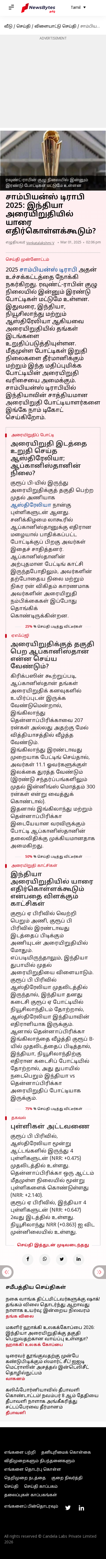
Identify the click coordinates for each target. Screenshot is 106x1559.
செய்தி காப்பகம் (41, 1486)
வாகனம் (15, 1379)
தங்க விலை (20, 1316)
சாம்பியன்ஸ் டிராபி (48, 270)
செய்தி (23, 26)
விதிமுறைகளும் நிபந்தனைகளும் (39, 1461)
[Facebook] (27, 1259)
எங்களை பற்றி (20, 1452)
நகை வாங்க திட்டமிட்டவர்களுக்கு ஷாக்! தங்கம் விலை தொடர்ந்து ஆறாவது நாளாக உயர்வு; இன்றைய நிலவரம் (53, 1305)
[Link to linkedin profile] (81, 1508)
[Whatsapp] (44, 1259)
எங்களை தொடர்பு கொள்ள (32, 1469)
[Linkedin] (78, 1259)
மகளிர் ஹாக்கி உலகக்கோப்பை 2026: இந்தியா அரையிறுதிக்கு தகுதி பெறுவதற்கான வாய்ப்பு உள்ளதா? (50, 1333)
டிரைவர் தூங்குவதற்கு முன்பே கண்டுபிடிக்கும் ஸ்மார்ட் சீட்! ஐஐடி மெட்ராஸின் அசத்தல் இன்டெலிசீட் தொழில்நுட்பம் (47, 1364)
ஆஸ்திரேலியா (30, 505)
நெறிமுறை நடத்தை (25, 1478)
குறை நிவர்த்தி (67, 1478)
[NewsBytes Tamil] (38, 8)
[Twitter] (61, 1259)
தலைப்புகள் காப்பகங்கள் (30, 1495)
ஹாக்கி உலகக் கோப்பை (34, 1345)
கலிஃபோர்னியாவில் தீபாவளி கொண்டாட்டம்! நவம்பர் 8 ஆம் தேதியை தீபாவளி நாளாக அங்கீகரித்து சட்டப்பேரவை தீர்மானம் (52, 1398)
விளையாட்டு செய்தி (55, 26)
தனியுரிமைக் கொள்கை (66, 1452)
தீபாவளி (16, 1413)
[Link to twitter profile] (68, 1508)
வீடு (8, 26)
